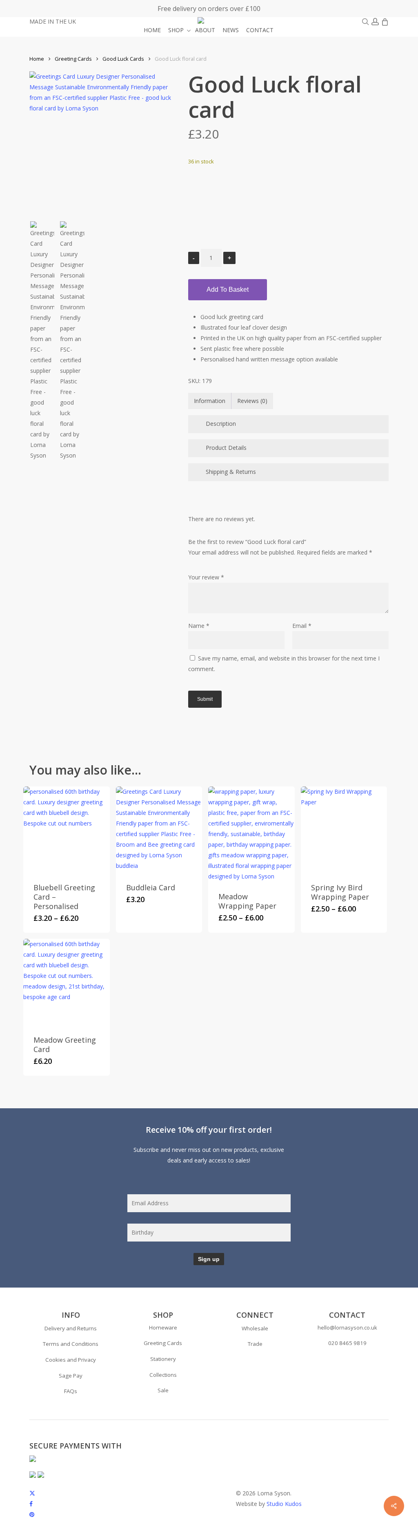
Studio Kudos (284, 1504)
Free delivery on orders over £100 (209, 8)
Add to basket (228, 289)
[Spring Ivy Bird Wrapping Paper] (344, 829)
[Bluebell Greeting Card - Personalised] (66, 829)
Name (198, 626)
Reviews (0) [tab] (252, 401)
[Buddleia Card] (159, 829)
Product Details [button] (226, 447)
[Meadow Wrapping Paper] (251, 834)
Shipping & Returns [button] (231, 472)
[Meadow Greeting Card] (66, 982)
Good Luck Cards (123, 58)
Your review (206, 577)
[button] (70, 1328)
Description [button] (221, 423)
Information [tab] (209, 401)
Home (36, 58)
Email (301, 626)
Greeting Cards (73, 58)
